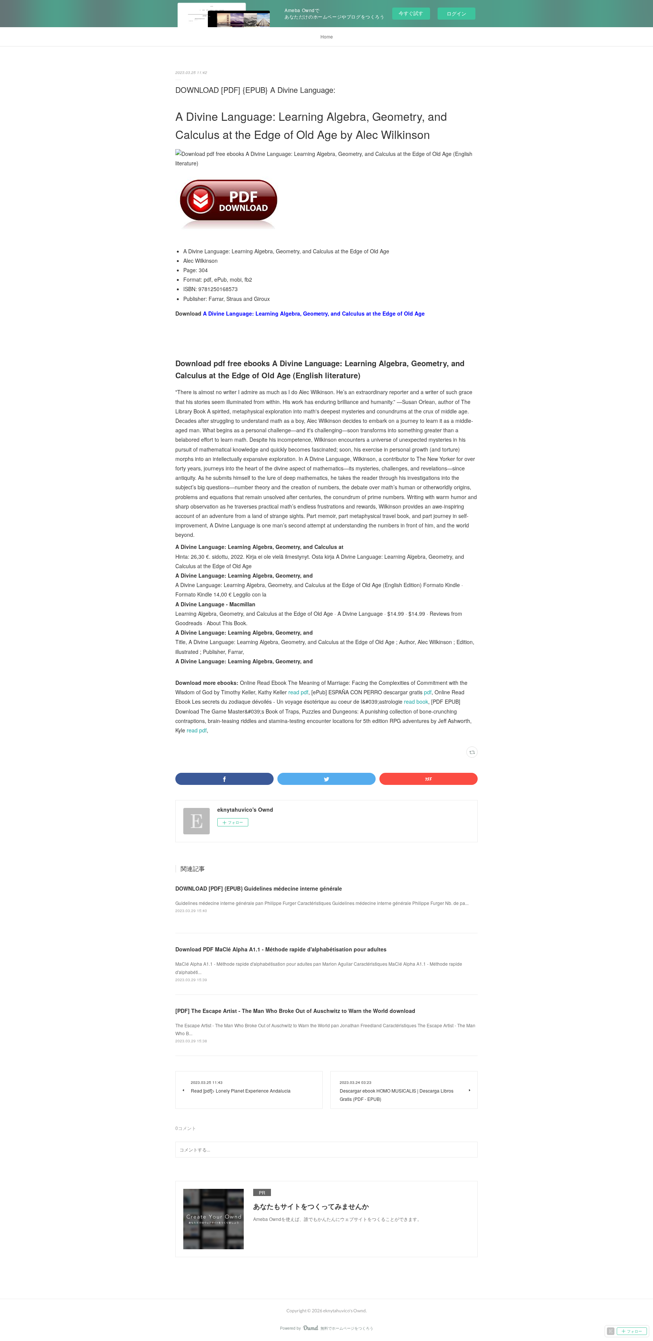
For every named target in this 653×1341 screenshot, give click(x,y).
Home (326, 36)
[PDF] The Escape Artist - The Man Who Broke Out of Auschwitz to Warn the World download (295, 1010)
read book (416, 701)
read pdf (298, 692)
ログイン (456, 13)
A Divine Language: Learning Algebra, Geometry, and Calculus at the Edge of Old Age (314, 313)
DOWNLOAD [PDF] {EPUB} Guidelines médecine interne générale (258, 888)
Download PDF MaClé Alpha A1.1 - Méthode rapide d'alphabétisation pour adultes (281, 949)
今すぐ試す (411, 13)
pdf (428, 692)
